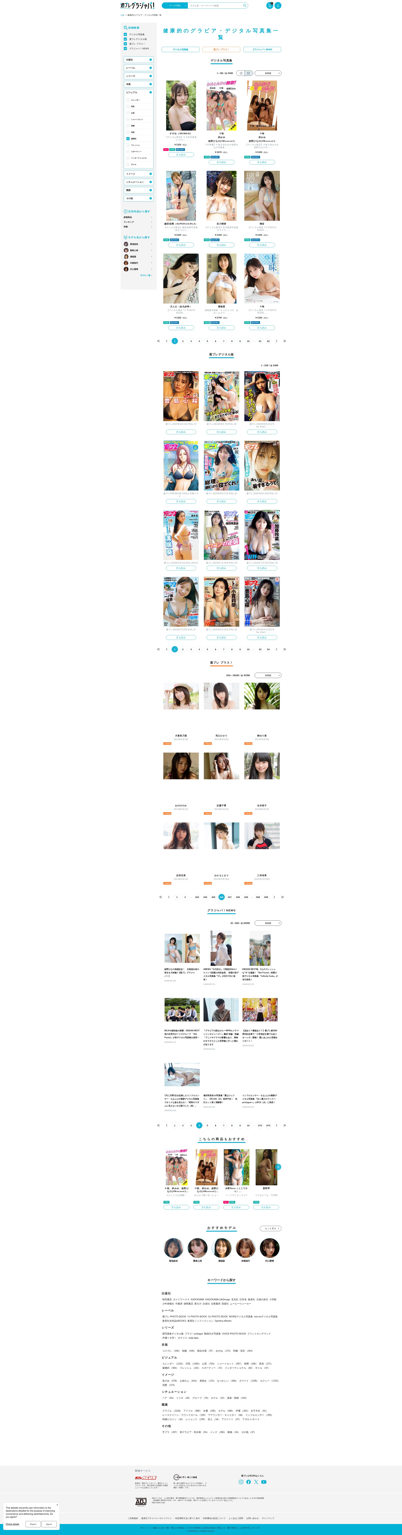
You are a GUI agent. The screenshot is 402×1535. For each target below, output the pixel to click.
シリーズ (130, 76)
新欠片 (197, 1303)
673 (260, 1125)
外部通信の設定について (214, 1518)
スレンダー (135, 100)
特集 (126, 226)
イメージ (130, 174)
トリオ (183, 1398)
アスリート (231, 1419)
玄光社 (234, 1299)
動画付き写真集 (212, 1333)
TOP (122, 15)
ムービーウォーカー (240, 1303)
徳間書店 (188, 1303)
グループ (201, 1398)
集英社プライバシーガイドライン (156, 1518)
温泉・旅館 (237, 1398)
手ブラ (170, 1432)
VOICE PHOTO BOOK (234, 1333)
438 (238, 897)
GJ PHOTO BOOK (218, 1316)
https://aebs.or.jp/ (158, 1502)
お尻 (133, 113)
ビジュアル (131, 92)
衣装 (128, 84)
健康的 (133, 139)
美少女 (170, 1380)
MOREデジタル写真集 (241, 1316)
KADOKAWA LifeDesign (217, 1299)
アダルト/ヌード (251, 1419)
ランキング (129, 222)
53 (260, 649)
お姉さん (189, 1380)
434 (205, 897)
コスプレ (171, 1350)
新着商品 (128, 217)
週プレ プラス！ (137, 44)
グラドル (172, 1410)
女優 (210, 1410)
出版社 (129, 59)
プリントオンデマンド (259, 1333)
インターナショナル (139, 158)
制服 (189, 1350)
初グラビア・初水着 (194, 1432)
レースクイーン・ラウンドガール (184, 1415)
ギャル (133, 164)
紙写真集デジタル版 (173, 1333)
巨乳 (133, 106)
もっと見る (270, 1228)
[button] (278, 1167)
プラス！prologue (194, 1333)
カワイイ (249, 1380)
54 (268, 649)
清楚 (169, 1385)
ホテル (218, 1398)
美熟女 (208, 1380)
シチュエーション (135, 182)
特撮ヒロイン (173, 1419)
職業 (128, 190)
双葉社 (225, 1303)
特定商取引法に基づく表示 (187, 1518)
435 (213, 897)
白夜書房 (215, 1303)
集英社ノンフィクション (200, 1320)
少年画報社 (168, 1303)
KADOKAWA (197, 1299)
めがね (224, 1350)
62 (268, 341)
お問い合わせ (252, 1518)
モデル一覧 (145, 275)
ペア (168, 1398)
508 (258, 897)
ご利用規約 (133, 1518)
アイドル (192, 1410)
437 (230, 897)
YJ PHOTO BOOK (197, 1316)
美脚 (133, 126)
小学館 (272, 1299)
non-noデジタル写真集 (266, 1316)
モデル (226, 1410)
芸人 (214, 1419)
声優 (243, 1410)
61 (260, 341)
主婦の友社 (262, 1299)
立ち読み (181, 154)
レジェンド (196, 1419)
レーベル (130, 68)
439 (246, 897)
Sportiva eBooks (223, 1320)
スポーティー (136, 151)
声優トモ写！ (169, 1338)
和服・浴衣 (243, 1350)
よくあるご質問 (236, 1518)
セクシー (270, 1380)
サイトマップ (268, 1518)
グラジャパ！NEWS (139, 48)
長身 (133, 132)
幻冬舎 (243, 1299)
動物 (234, 1432)
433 (197, 897)
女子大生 (259, 1410)
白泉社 (206, 1303)
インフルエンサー (259, 1415)
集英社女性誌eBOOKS (174, 1320)
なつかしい (227, 1380)
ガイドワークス (181, 1299)
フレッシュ (135, 145)
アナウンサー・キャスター (226, 1415)
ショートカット (137, 119)
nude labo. (193, 1338)
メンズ (218, 1432)
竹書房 (178, 1303)
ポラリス (182, 1338)
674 (268, 1125)
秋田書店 (167, 1299)
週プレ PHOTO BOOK (174, 1316)
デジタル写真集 (137, 34)
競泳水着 (206, 1350)
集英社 (251, 1299)
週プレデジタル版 (138, 39)
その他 (129, 198)
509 (266, 897)
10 (248, 341)
